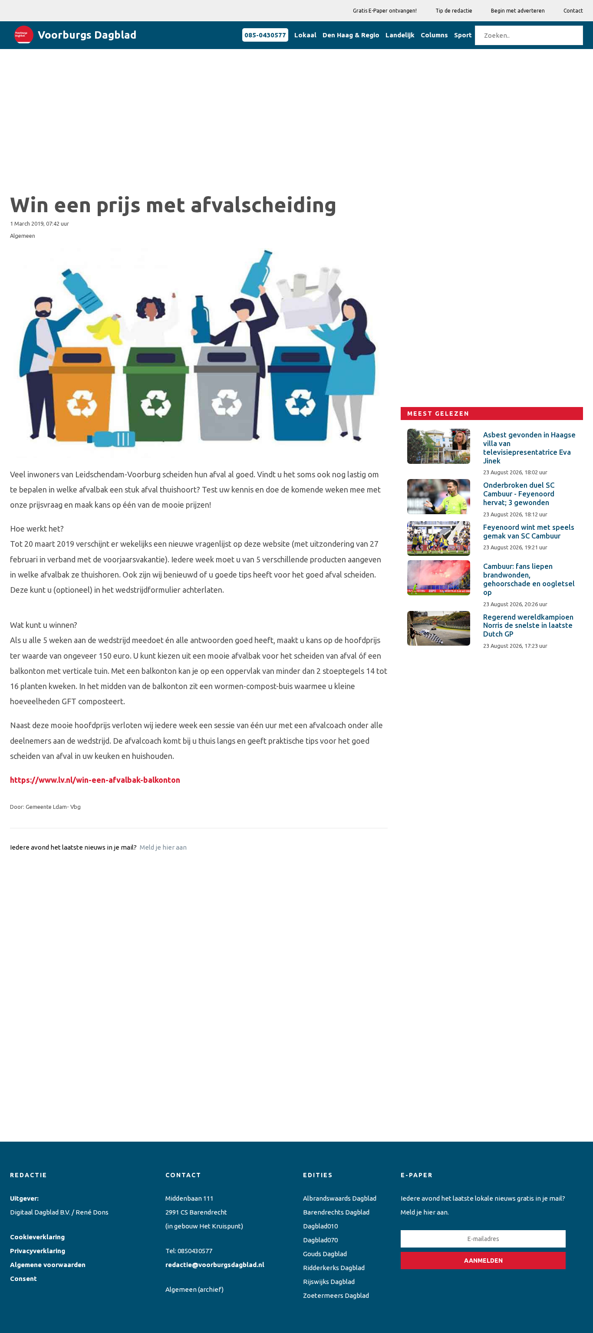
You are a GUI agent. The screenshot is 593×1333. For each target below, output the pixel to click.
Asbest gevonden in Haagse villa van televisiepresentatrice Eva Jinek (529, 447)
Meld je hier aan (163, 847)
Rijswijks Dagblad (329, 1281)
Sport (463, 35)
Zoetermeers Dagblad (336, 1295)
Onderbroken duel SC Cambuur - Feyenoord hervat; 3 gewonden (518, 493)
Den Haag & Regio (351, 35)
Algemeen (181, 1289)
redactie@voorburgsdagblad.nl (214, 1264)
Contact (573, 10)
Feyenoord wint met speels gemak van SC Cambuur (528, 531)
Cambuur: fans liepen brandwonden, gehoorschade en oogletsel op (529, 579)
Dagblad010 (320, 1226)
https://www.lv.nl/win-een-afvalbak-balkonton (95, 779)
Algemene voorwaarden (48, 1264)
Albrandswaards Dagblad (339, 1198)
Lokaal (305, 35)
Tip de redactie (453, 10)
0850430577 (195, 1250)
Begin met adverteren (518, 10)
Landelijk (400, 35)
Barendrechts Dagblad (336, 1212)
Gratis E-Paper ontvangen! (385, 10)
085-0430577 (265, 35)
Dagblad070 (320, 1240)
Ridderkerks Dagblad (334, 1267)
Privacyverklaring (37, 1250)
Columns (434, 35)
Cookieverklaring (37, 1237)
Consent (23, 1278)
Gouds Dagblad (325, 1253)
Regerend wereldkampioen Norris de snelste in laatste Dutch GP (528, 625)
